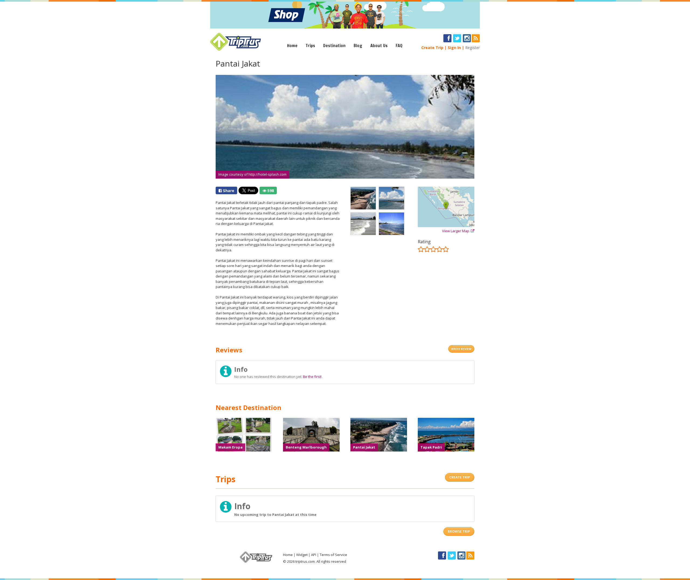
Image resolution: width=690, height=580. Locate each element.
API (313, 554)
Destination (334, 45)
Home (292, 45)
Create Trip (432, 47)
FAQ (399, 45)
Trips (310, 45)
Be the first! (312, 376)
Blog (358, 45)
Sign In (454, 47)
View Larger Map (456, 230)
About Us (379, 45)
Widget (302, 554)
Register (472, 47)
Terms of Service (333, 554)
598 (270, 190)
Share (228, 190)
